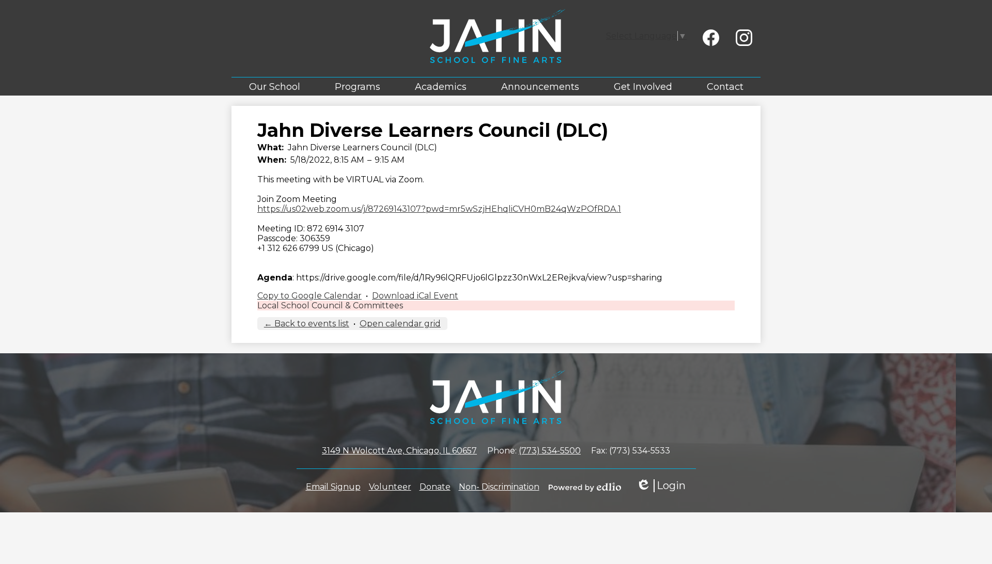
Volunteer (390, 487)
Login (661, 485)
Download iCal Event (415, 296)
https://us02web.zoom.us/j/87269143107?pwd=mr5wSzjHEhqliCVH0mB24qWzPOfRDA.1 (439, 209)
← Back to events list (306, 323)
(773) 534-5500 (550, 451)
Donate (435, 487)
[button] (274, 86)
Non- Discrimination (499, 487)
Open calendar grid (400, 323)
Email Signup (333, 487)
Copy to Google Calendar (309, 296)
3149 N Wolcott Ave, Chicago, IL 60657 (399, 451)
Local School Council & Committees (330, 305)
